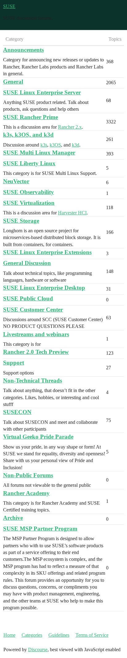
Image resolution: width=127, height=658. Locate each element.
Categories (32, 635)
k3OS (55, 144)
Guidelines (58, 635)
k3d (75, 144)
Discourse (37, 649)
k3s (43, 144)
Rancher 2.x (70, 127)
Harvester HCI (72, 212)
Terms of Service (92, 635)
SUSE (9, 6)
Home (9, 635)
